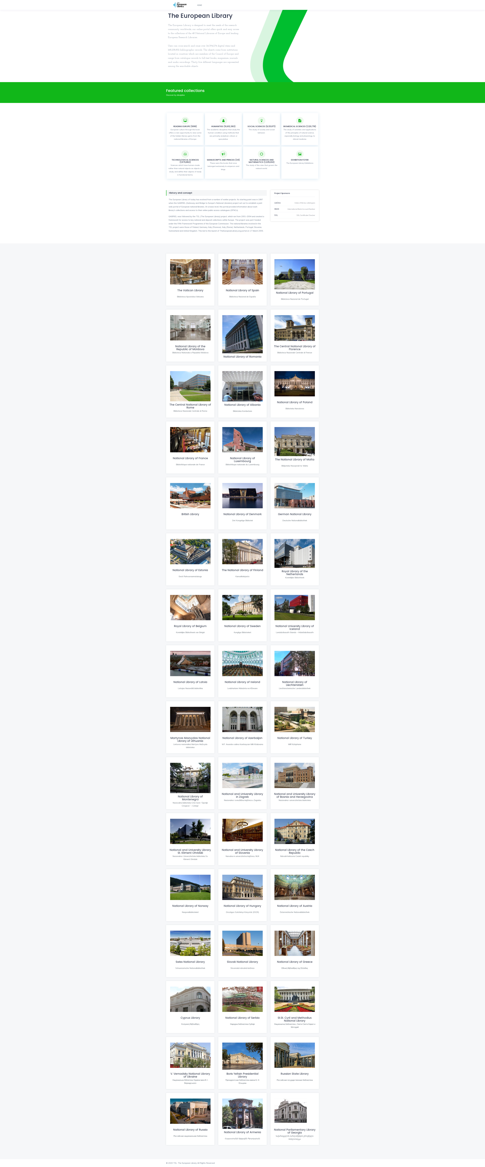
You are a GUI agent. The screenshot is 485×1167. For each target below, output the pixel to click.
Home (199, 5)
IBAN (276, 209)
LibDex (277, 203)
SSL (276, 215)
